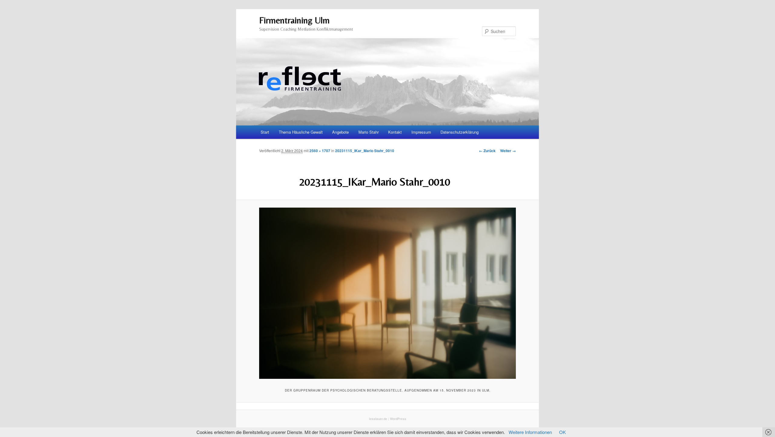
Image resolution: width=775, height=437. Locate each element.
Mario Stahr (368, 132)
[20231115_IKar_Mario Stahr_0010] (387, 293)
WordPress (398, 419)
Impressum (421, 132)
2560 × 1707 (319, 150)
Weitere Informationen (530, 432)
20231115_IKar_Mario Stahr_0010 (364, 150)
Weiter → (508, 150)
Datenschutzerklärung (459, 132)
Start (265, 132)
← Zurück (487, 150)
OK (562, 432)
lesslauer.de (378, 419)
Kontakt (395, 132)
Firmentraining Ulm (294, 20)
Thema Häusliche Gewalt (301, 132)
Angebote (340, 132)
